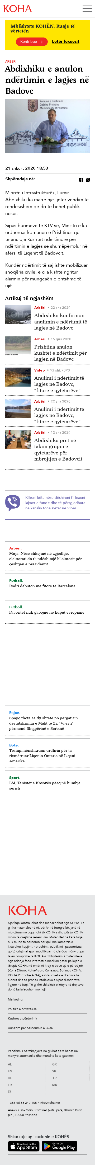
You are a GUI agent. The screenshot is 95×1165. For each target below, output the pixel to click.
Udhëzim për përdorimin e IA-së (30, 1028)
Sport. (14, 778)
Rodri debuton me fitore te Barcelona (42, 586)
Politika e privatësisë (22, 1009)
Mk (54, 1085)
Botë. (14, 745)
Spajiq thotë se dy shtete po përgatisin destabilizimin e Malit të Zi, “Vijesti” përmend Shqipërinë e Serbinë (43, 723)
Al (10, 1064)
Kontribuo (29, 41)
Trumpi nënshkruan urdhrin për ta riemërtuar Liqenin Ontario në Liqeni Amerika (42, 755)
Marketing (15, 999)
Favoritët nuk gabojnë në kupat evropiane (46, 612)
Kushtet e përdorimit (22, 1018)
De (10, 1078)
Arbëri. (15, 548)
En (10, 1071)
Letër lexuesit (65, 41)
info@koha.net (50, 1103)
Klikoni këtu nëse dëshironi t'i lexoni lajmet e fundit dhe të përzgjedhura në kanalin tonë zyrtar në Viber (55, 502)
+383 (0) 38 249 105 (22, 1103)
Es (10, 1092)
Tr (54, 1078)
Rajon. (14, 713)
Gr (54, 1064)
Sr (54, 1071)
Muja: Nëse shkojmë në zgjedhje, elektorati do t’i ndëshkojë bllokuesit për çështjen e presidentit (45, 558)
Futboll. (16, 581)
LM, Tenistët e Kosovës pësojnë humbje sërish (44, 785)
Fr (10, 1085)
